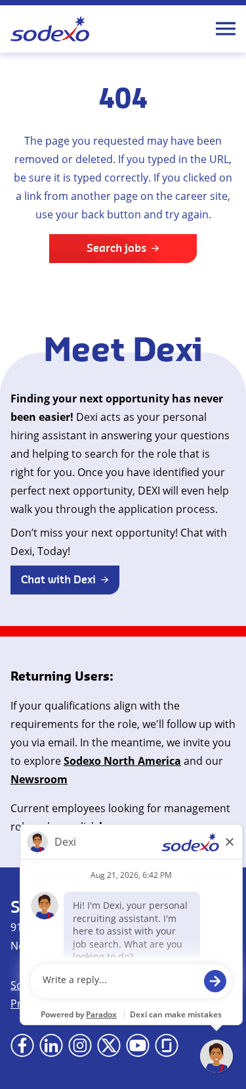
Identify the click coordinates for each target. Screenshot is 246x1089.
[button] (64, 580)
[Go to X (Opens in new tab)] (109, 1045)
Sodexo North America (122, 761)
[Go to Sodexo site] (49, 29)
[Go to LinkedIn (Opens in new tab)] (51, 1045)
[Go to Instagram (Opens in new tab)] (80, 1045)
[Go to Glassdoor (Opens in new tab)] (166, 1045)
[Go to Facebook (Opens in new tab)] (22, 1045)
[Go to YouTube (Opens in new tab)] (138, 1045)
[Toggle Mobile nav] (226, 29)
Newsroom (39, 779)
